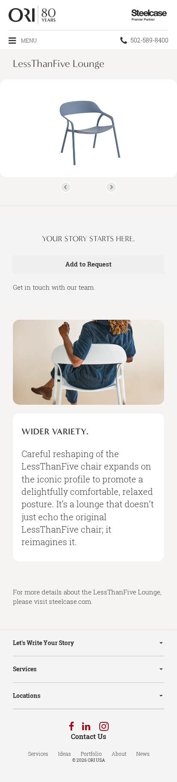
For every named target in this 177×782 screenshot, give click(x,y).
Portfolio (91, 753)
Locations (26, 695)
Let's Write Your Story (43, 643)
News (143, 753)
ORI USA (96, 760)
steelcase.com (70, 601)
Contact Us (88, 736)
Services (25, 669)
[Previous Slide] (65, 187)
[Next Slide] (111, 187)
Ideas (64, 753)
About (119, 753)
